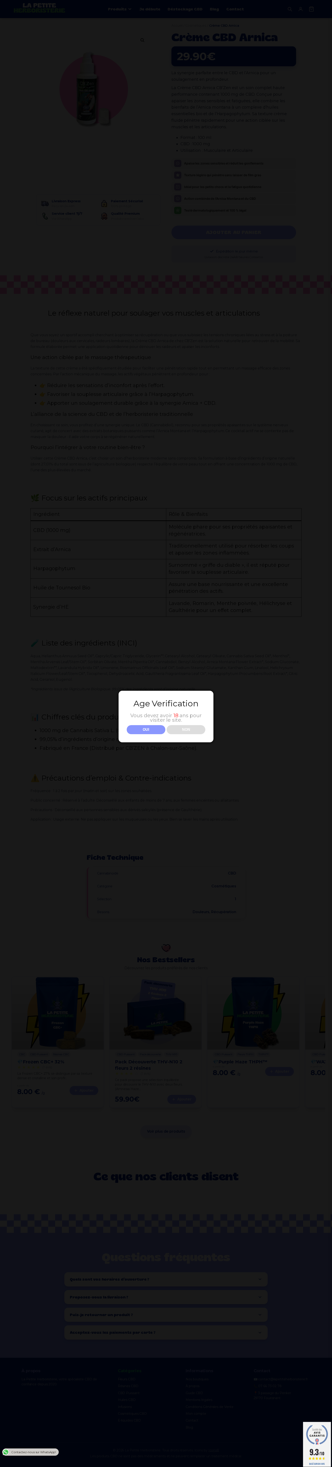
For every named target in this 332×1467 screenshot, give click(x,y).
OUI (146, 729)
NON (186, 729)
